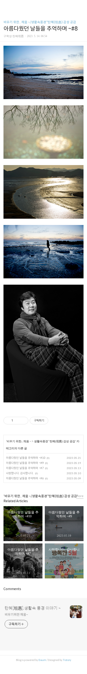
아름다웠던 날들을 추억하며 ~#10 (25, 458)
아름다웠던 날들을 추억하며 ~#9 (25, 463)
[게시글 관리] (23, 420)
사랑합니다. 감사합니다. (20, 473)
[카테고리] (5, 5)
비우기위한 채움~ (16, 614)
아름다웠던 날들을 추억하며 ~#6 (25, 478)
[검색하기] (81, 5)
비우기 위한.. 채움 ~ (19, 441)
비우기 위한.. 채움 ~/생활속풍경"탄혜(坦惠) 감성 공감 (39, 22)
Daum (42, 660)
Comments (12, 589)
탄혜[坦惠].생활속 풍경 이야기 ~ (33, 608)
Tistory (67, 660)
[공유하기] (17, 420)
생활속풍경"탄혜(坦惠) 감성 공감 (54, 441)
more (80, 496)
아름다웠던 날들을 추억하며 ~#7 (25, 468)
